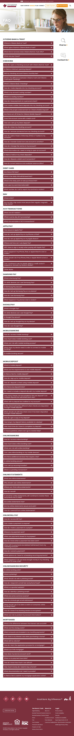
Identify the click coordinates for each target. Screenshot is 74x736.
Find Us (62, 45)
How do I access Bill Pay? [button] (13, 519)
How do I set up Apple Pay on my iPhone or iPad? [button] (21, 234)
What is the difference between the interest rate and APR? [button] (25, 624)
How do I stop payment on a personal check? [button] (20, 101)
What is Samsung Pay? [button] (12, 278)
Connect (41, 5)
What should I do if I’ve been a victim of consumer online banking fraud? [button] (24, 605)
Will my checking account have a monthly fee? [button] (21, 73)
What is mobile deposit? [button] (13, 365)
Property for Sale (36, 727)
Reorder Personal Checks (38, 713)
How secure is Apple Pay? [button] (13, 230)
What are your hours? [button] (12, 56)
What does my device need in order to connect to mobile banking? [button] (25, 348)
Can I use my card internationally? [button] (16, 185)
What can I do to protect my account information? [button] (22, 615)
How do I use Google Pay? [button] (13, 326)
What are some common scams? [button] (16, 596)
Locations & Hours (49, 717)
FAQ (33, 720)
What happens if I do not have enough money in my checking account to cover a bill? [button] (26, 560)
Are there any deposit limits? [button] (14, 387)
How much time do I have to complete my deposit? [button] (22, 426)
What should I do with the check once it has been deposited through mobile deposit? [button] (26, 412)
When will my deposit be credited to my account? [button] (22, 402)
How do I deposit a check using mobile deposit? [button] (21, 383)
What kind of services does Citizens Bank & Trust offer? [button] (24, 52)
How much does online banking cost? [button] (17, 444)
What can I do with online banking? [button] (17, 448)
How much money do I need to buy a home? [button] (20, 667)
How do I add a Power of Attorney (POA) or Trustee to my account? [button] (24, 136)
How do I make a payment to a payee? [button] (18, 528)
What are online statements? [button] (15, 478)
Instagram (20, 699)
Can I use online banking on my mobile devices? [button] (21, 452)
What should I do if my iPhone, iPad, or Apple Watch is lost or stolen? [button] (26, 258)
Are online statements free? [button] (14, 502)
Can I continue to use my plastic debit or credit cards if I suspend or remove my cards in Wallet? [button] (24, 264)
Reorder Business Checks (38, 715)
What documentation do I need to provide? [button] (20, 671)
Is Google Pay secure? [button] (12, 317)
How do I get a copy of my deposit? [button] (17, 418)
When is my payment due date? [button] (16, 658)
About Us (47, 711)
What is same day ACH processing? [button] (17, 217)
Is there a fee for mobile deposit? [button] (16, 374)
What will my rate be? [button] (12, 641)
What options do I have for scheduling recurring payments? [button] (26, 555)
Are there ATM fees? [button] (11, 172)
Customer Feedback (50, 722)
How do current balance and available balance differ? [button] (24, 163)
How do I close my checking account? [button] (18, 127)
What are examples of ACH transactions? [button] (19, 221)
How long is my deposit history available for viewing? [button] (23, 422)
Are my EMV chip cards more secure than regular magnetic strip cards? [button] (26, 203)
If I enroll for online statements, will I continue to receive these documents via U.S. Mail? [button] (26, 496)
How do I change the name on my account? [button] (20, 146)
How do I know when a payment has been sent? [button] (21, 541)
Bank (22, 5)
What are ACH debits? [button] (12, 213)
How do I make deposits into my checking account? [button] (23, 88)
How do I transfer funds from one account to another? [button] (24, 142)
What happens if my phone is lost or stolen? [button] (20, 300)
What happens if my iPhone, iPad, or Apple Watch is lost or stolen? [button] (25, 252)
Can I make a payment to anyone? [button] (17, 523)
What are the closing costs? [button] (14, 628)
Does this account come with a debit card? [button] (19, 118)
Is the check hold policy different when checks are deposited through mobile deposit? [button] (26, 407)
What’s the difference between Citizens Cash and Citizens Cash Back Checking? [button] (25, 78)
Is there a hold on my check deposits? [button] (18, 155)
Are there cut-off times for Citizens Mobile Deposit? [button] (22, 114)
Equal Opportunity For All (61, 720)
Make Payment (50, 5)
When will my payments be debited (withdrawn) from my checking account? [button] (25, 546)
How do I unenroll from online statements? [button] (19, 510)
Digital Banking (36, 711)
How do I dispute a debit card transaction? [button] (19, 159)
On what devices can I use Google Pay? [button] (18, 313)
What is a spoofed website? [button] (14, 587)
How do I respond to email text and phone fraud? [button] (22, 583)
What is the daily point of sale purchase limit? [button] (20, 181)
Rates (33, 717)
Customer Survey (9, 710)
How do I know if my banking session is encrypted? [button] (22, 611)
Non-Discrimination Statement (63, 722)
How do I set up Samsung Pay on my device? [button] (20, 291)
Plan (36, 5)
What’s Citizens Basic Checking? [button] (16, 84)
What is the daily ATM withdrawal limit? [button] (18, 176)
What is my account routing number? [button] (17, 92)
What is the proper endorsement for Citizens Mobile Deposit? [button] (26, 110)
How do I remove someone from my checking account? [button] (24, 131)
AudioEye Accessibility (60, 717)
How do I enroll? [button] (10, 491)
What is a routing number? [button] (14, 97)
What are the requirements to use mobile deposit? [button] (22, 370)
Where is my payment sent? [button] (14, 532)
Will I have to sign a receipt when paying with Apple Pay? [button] (24, 247)
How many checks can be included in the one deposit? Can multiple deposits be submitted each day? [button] (25, 396)
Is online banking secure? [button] (13, 461)
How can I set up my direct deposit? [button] (17, 123)
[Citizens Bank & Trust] (10, 5)
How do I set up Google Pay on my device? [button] (19, 321)
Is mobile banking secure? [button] (13, 353)
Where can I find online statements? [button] (17, 487)
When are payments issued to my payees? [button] (20, 536)
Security (57, 715)
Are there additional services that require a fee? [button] (21, 457)
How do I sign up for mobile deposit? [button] (17, 378)
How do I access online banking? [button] (16, 439)
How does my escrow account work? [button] (17, 654)
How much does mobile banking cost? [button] (18, 339)
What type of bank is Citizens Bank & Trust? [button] (19, 47)
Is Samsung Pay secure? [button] (13, 287)
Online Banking (62, 5)
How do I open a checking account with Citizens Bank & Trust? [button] (26, 65)
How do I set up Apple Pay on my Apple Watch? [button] (21, 239)
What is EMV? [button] (9, 198)
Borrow (26, 5)
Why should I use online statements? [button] (17, 483)
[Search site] (70, 6)
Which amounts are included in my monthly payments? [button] (24, 632)
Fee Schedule (35, 722)
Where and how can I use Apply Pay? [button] (17, 243)
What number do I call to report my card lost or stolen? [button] (24, 189)
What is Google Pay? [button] (11, 308)
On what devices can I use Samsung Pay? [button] (19, 282)
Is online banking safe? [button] (12, 570)
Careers (47, 715)
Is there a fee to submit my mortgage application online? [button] (25, 676)
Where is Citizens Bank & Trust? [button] (15, 43)
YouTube (26, 699)
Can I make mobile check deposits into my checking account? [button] (27, 105)
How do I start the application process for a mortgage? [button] (24, 645)
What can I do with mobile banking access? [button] (20, 343)
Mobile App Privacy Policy (61, 724)
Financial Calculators (37, 724)
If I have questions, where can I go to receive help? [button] (22, 431)
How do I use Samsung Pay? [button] (14, 295)
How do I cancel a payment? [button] (14, 551)
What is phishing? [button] (10, 574)
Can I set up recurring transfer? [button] (15, 465)
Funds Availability (59, 713)
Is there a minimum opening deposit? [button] (18, 69)
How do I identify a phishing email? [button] (16, 592)
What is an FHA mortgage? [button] (14, 650)
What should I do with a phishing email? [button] (18, 579)
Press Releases (48, 720)
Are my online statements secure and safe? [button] (20, 506)
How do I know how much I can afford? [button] (18, 663)
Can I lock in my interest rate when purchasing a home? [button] (24, 637)
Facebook (6, 699)
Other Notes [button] (8, 269)
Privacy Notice (59, 711)
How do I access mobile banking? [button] (16, 334)
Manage (32, 5)
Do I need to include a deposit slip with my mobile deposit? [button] (25, 391)
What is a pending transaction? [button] (16, 470)
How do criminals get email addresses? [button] (18, 600)
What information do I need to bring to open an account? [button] (25, 150)
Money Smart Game (37, 729)
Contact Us (62, 60)
